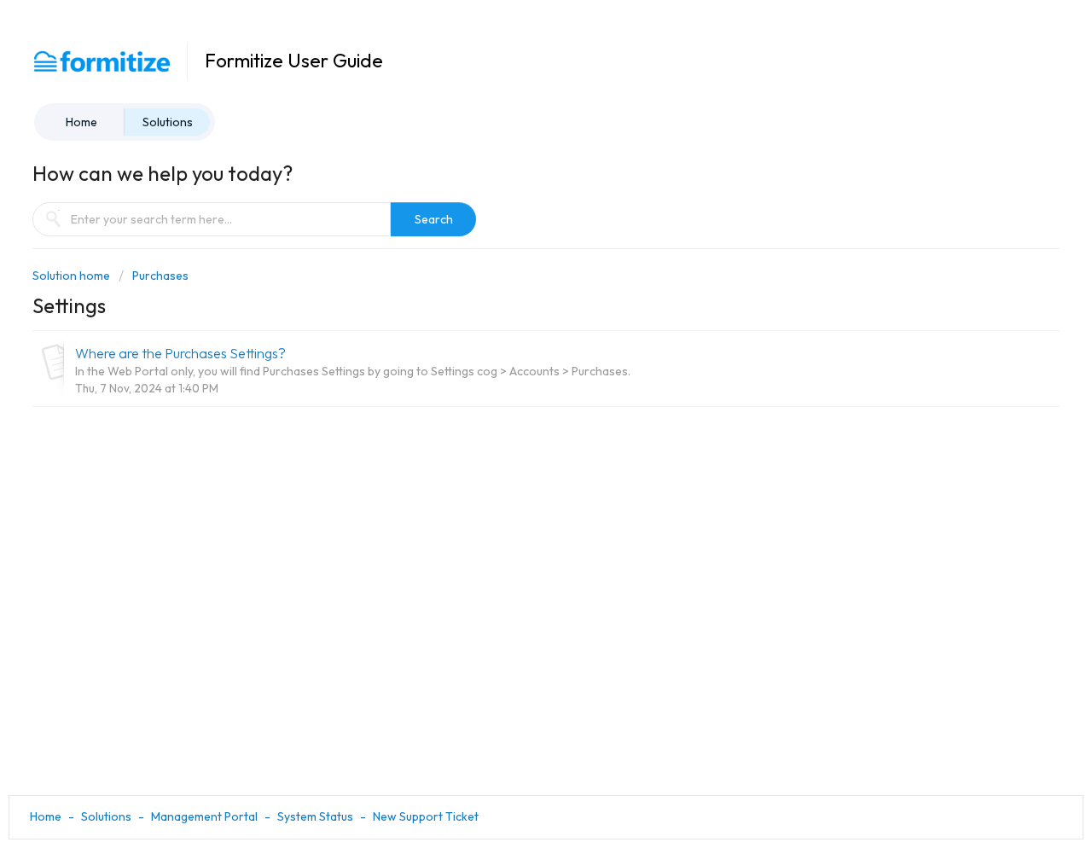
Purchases (160, 275)
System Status (315, 816)
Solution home (72, 275)
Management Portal (204, 816)
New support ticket (426, 816)
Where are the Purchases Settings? (180, 353)
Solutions (167, 122)
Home (81, 122)
